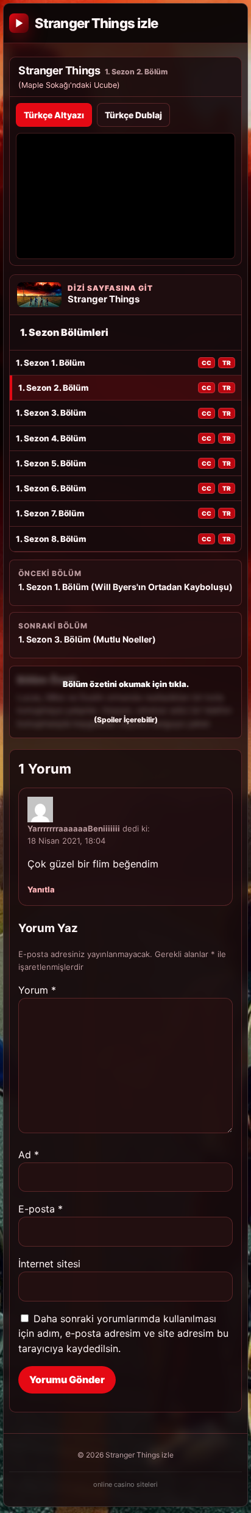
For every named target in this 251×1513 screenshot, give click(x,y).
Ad (28, 1154)
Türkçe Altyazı (54, 115)
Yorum (37, 990)
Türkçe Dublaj (133, 115)
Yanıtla (41, 889)
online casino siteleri (125, 1484)
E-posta (40, 1209)
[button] (125, 702)
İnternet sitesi (49, 1264)
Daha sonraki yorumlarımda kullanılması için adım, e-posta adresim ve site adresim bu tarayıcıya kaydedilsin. (123, 1333)
